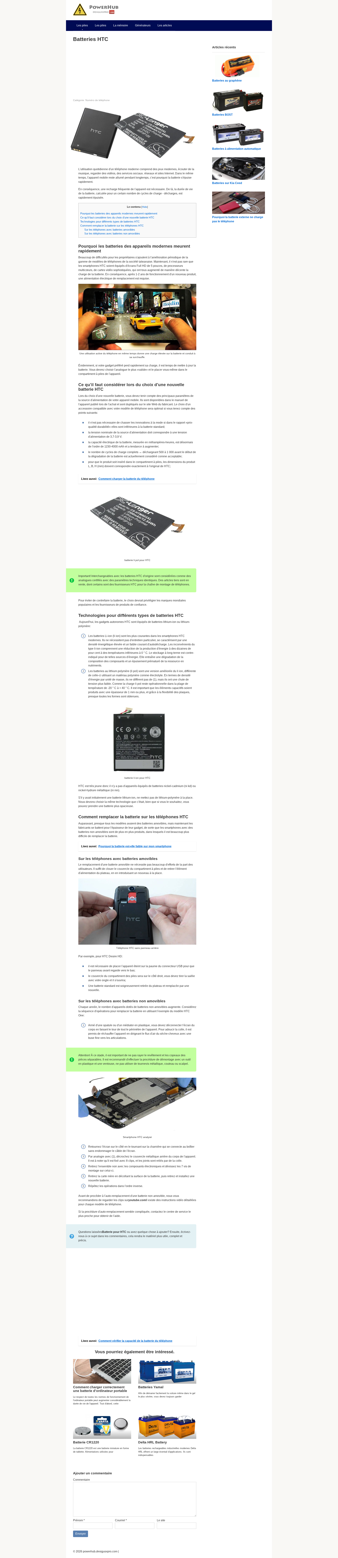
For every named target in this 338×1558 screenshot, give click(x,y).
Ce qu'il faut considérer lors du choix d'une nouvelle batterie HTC (117, 217)
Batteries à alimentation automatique (236, 148)
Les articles (165, 25)
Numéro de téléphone (97, 100)
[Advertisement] (134, 70)
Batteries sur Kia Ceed (227, 183)
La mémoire (120, 25)
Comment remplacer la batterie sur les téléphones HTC (112, 225)
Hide (144, 207)
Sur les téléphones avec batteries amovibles (109, 229)
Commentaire (81, 1479)
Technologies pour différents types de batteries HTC (110, 221)
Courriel (121, 1520)
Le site (161, 1520)
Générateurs (143, 25)
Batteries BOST (222, 114)
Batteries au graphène (227, 80)
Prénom (79, 1520)
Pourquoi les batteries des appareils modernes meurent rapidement (118, 213)
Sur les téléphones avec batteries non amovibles (112, 233)
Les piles (82, 25)
